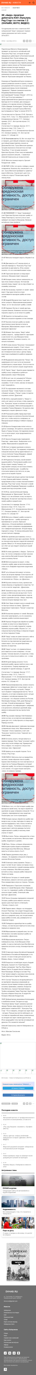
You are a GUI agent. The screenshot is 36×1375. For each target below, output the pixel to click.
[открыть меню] (30, 3)
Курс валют (7, 1340)
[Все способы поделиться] (33, 41)
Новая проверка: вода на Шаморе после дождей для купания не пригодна (17, 1157)
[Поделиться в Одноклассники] (30, 41)
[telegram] (5, 1353)
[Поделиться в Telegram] (24, 41)
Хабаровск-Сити (9, 1324)
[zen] (14, 1353)
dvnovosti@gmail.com (10, 1301)
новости (17, 3)
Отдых (6, 1333)
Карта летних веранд (10, 1322)
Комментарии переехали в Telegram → (17, 1084)
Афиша (6, 1345)
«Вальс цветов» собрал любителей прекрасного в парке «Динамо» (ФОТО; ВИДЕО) (17, 1137)
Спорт (6, 1319)
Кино (5, 1335)
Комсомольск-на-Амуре (11, 1312)
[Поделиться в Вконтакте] (27, 41)
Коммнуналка (8, 1347)
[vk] (9, 1353)
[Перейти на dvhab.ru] (6, 2)
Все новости (6, 8)
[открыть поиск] (33, 3)
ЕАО (5, 1315)
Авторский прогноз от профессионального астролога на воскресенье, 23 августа (18, 1118)
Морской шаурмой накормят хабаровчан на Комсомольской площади (18, 1148)
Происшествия (8, 1317)
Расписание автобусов (11, 1342)
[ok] (18, 1353)
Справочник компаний (11, 1338)
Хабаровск (16, 8)
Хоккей (4, 10)
